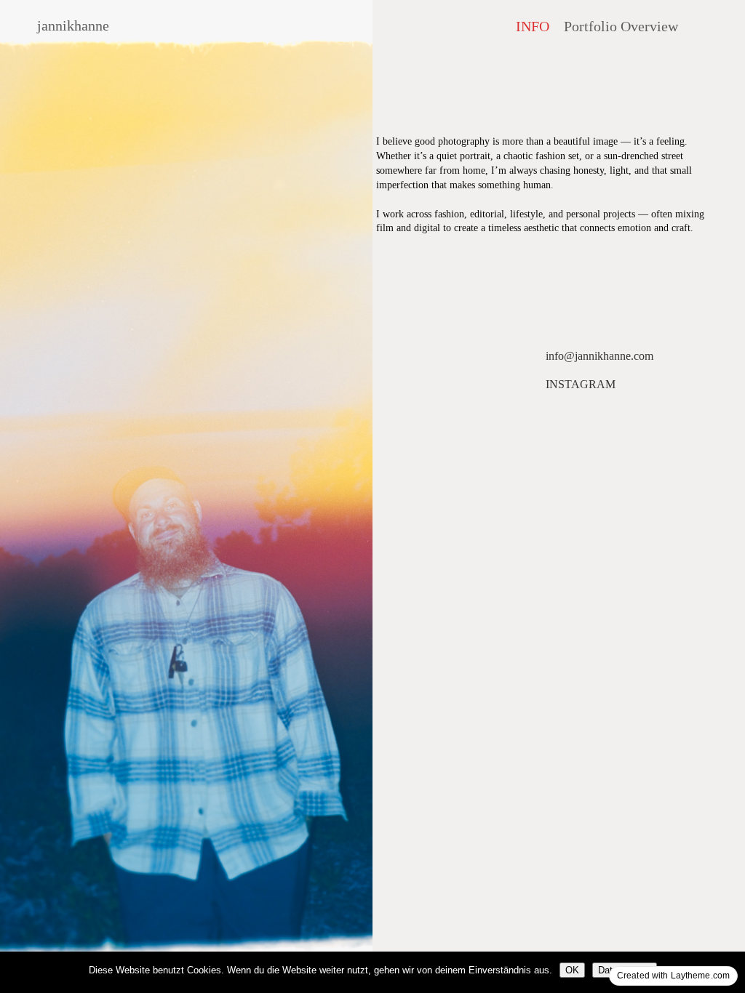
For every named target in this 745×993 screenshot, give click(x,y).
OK (572, 970)
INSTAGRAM (580, 384)
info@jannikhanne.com (599, 356)
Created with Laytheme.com (673, 975)
